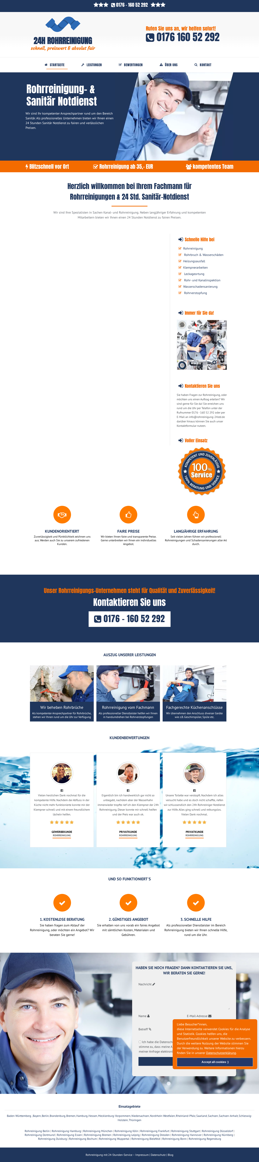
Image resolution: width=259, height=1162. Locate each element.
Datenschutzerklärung (221, 1053)
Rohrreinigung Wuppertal (114, 1138)
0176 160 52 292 (187, 37)
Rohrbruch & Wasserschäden (203, 255)
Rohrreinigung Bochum (83, 1138)
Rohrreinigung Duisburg (52, 1138)
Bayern (37, 1116)
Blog (170, 1155)
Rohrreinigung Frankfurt (154, 1131)
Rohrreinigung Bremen (97, 1135)
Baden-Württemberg (19, 1116)
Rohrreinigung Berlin (37, 1131)
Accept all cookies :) (215, 1062)
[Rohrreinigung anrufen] (129, 1159)
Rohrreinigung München (97, 1131)
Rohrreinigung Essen (69, 1135)
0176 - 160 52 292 (132, 4)
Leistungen (94, 65)
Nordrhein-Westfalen (162, 1116)
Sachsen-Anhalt (228, 1116)
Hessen (92, 1116)
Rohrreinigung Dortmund (40, 1135)
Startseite (57, 65)
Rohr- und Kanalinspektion (202, 280)
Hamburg (82, 1116)
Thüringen (135, 1120)
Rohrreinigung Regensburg (205, 1138)
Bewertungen (133, 65)
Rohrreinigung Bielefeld (145, 1138)
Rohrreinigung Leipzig (126, 1135)
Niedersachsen (140, 1116)
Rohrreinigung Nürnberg (218, 1135)
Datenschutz (158, 1155)
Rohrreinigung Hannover (187, 1135)
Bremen (70, 1116)
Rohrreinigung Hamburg (66, 1131)
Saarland (201, 1116)
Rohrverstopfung (195, 293)
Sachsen (213, 1116)
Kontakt (205, 65)
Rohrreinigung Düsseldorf (217, 1131)
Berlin (45, 1116)
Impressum (142, 1155)
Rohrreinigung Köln (126, 1131)
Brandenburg (57, 1116)
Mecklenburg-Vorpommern (114, 1116)
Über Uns (171, 65)
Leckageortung (194, 274)
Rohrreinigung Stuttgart (185, 1131)
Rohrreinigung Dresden (156, 1135)
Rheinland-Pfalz (185, 1116)
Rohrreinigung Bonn (174, 1138)
